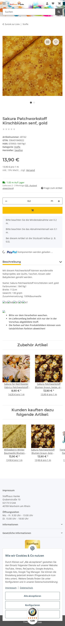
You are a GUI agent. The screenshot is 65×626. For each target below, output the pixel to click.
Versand (30, 170)
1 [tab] (31, 103)
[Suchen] (58, 11)
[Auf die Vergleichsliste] (47, 41)
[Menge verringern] (6, 201)
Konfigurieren (32, 605)
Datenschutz (26, 587)
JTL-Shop (38, 622)
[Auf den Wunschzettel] (55, 41)
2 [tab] (34, 103)
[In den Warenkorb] (5, 34)
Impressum (11, 587)
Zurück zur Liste (12, 24)
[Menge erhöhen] (58, 201)
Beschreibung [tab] (12, 261)
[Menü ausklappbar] (4, 2)
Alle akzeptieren (32, 596)
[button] (47, 3)
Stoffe (17, 146)
